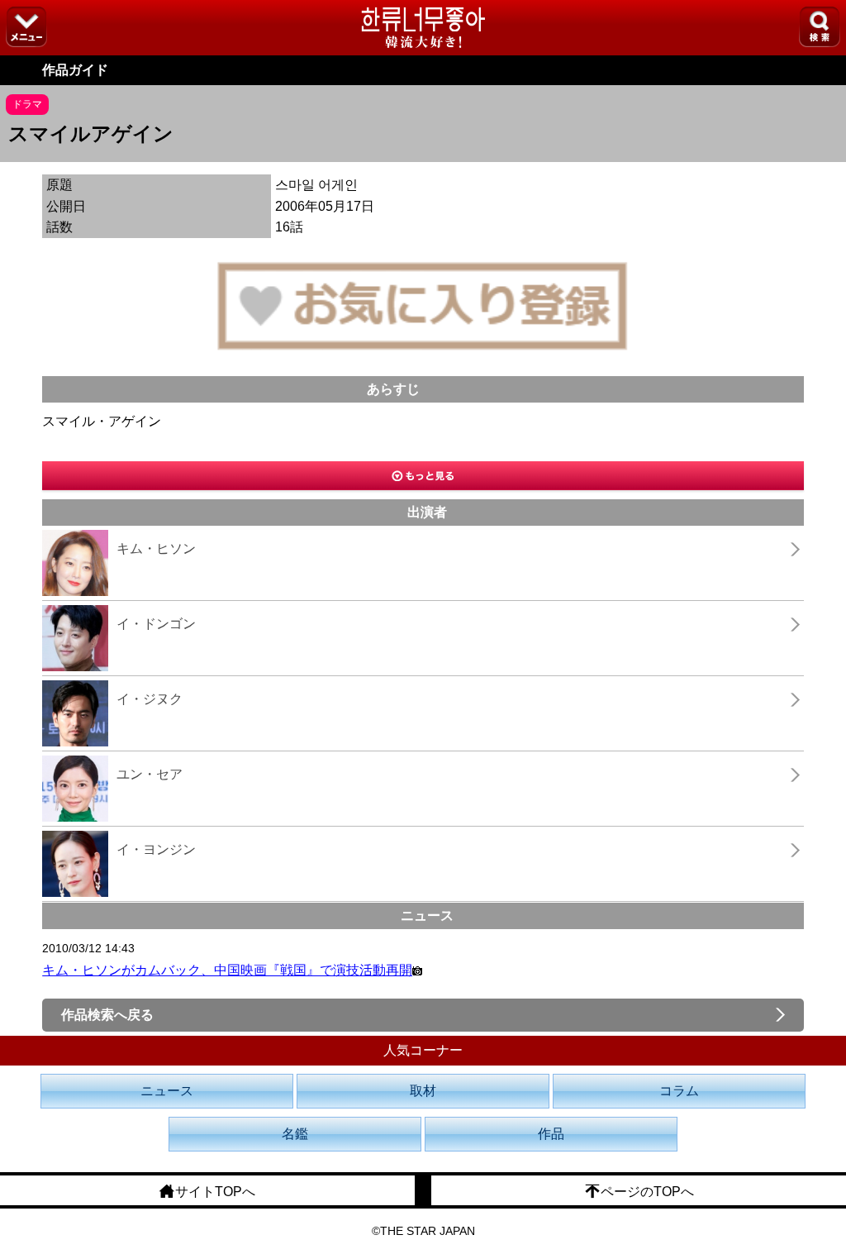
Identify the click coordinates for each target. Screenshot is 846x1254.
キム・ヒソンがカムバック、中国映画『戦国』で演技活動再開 (227, 970)
